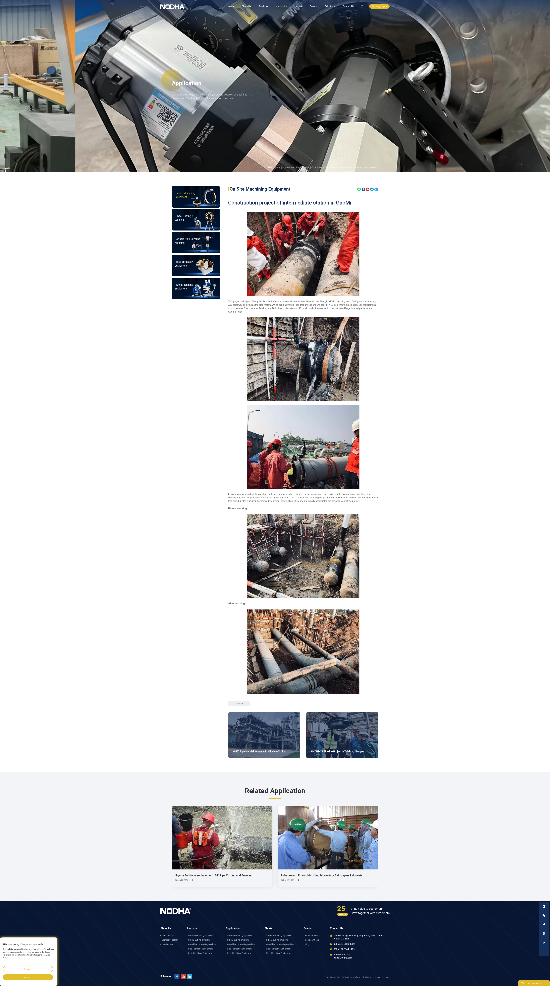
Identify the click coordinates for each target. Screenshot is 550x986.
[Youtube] (368, 189)
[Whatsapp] (359, 189)
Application (281, 6)
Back (240, 703)
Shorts (298, 6)
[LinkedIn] (376, 189)
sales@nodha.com (343, 957)
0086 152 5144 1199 (344, 949)
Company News (312, 940)
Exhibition (330, 6)
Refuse (27, 969)
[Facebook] (363, 189)
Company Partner (170, 940)
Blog (307, 944)
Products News (312, 935)
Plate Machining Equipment (200, 953)
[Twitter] (372, 189)
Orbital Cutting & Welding (199, 940)
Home (231, 6)
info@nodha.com (342, 954)
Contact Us (348, 6)
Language (380, 6)
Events (313, 6)
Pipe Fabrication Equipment (200, 949)
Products (263, 6)
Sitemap (386, 977)
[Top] (544, 951)
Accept (27, 977)
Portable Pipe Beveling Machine (202, 944)
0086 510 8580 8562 (344, 944)
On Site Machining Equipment (307, 167)
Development (167, 944)
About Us (246, 6)
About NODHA (168, 935)
